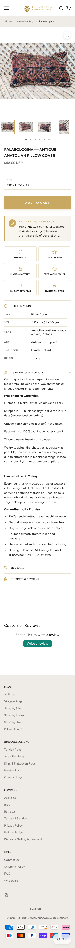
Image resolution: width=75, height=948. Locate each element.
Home (8, 21)
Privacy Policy (13, 825)
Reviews (10, 811)
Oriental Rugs (13, 777)
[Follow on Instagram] (6, 895)
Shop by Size (13, 708)
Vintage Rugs (13, 701)
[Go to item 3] (45, 127)
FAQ (7, 873)
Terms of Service (15, 818)
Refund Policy (13, 832)
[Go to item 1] (7, 127)
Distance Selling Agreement (23, 839)
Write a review (37, 644)
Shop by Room (14, 715)
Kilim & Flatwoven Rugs (20, 763)
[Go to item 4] (63, 127)
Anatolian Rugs (25, 21)
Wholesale (11, 880)
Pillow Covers (13, 729)
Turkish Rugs (12, 749)
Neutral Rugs (13, 770)
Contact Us (12, 860)
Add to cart (37, 203)
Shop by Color (13, 722)
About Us (10, 798)
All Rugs (9, 694)
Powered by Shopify (54, 917)
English (35, 909)
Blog (7, 805)
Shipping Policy (14, 867)
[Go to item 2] (26, 127)
